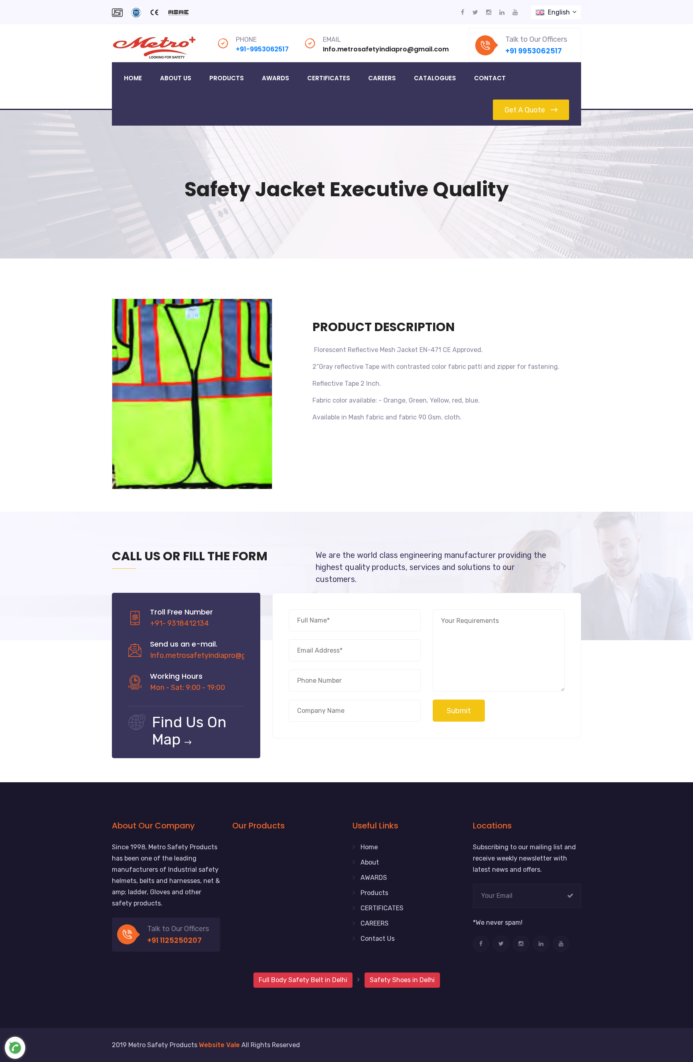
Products (226, 78)
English (559, 12)
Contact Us (378, 938)
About (370, 862)
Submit (459, 710)
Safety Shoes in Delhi (402, 980)
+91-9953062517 (262, 49)
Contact (490, 78)
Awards (275, 78)
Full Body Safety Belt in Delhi (303, 980)
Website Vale (219, 1045)
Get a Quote (525, 110)
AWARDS (374, 877)
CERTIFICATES (382, 908)
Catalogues (435, 78)
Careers (382, 78)
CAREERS (375, 923)
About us (175, 78)
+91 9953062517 (533, 51)
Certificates (328, 78)
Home (133, 78)
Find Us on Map (189, 730)
